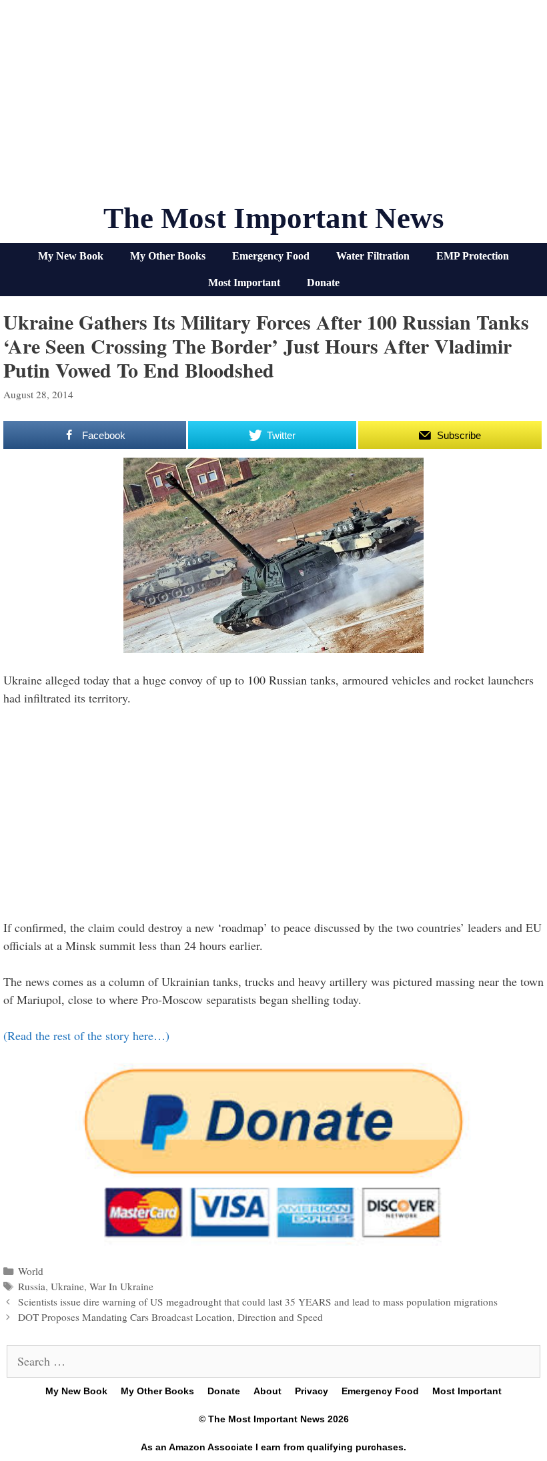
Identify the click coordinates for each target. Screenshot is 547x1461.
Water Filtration (373, 256)
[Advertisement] (273, 106)
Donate (323, 282)
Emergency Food (271, 256)
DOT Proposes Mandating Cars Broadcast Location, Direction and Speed (170, 1317)
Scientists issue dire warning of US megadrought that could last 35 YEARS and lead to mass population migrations (258, 1301)
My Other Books (167, 256)
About (267, 1391)
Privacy (311, 1391)
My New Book (70, 256)
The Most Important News (273, 218)
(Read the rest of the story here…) (86, 1035)
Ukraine (67, 1286)
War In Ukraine (121, 1286)
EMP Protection (472, 256)
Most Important (244, 282)
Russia (31, 1286)
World (30, 1271)
